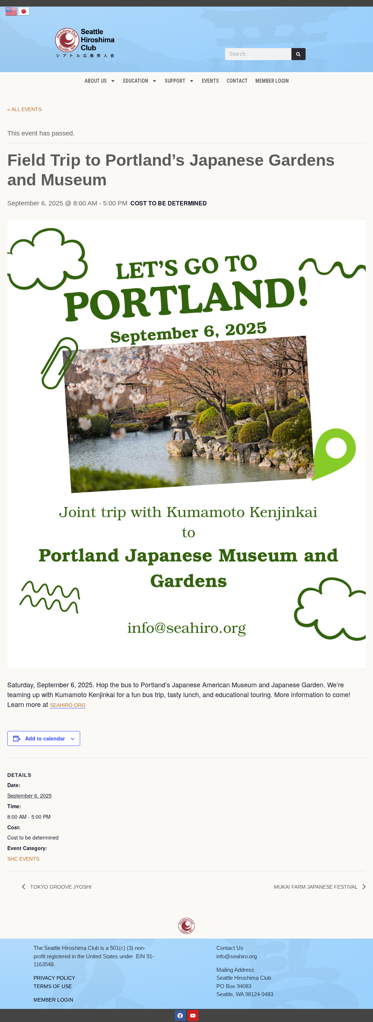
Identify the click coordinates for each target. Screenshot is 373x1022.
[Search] (298, 54)
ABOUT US (96, 81)
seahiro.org (68, 705)
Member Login (272, 81)
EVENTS (210, 81)
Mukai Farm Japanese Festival (316, 887)
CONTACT (237, 81)
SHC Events (23, 859)
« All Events (24, 109)
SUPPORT (175, 81)
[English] (11, 11)
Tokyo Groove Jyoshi (60, 887)
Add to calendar (45, 738)
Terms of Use (53, 986)
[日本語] (24, 11)
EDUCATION (135, 81)
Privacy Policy (54, 978)
